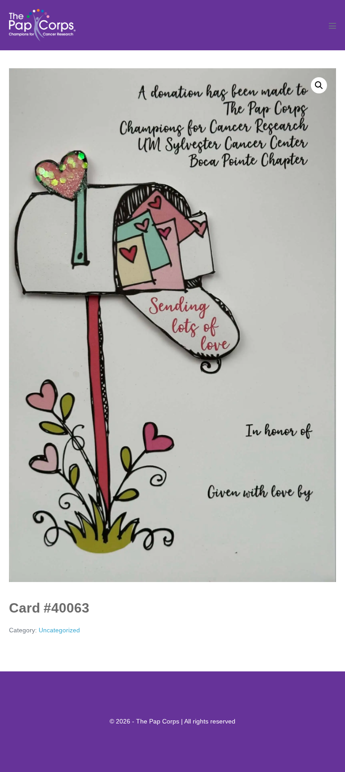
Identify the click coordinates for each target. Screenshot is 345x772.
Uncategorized (59, 630)
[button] (319, 85)
